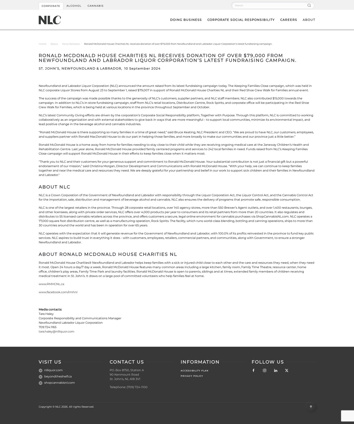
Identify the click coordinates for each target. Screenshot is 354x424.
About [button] (309, 20)
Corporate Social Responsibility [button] (241, 20)
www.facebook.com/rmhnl (58, 292)
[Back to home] (50, 20)
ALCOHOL (74, 5)
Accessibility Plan (195, 370)
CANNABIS (96, 5)
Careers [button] (288, 20)
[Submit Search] (309, 5)
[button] (311, 406)
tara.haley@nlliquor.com (56, 331)
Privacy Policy (192, 376)
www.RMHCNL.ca (51, 284)
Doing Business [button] (186, 20)
